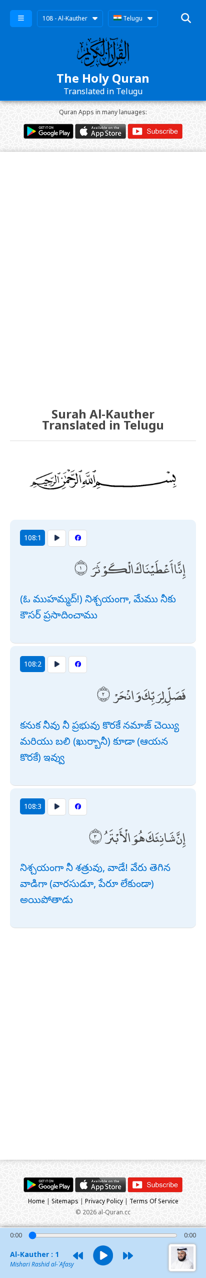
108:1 (33, 537)
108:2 (33, 664)
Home (36, 1201)
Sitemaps (65, 1201)
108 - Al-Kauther (65, 18)
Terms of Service (154, 1201)
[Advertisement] (103, 270)
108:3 (33, 806)
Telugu (132, 18)
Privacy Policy (104, 1201)
